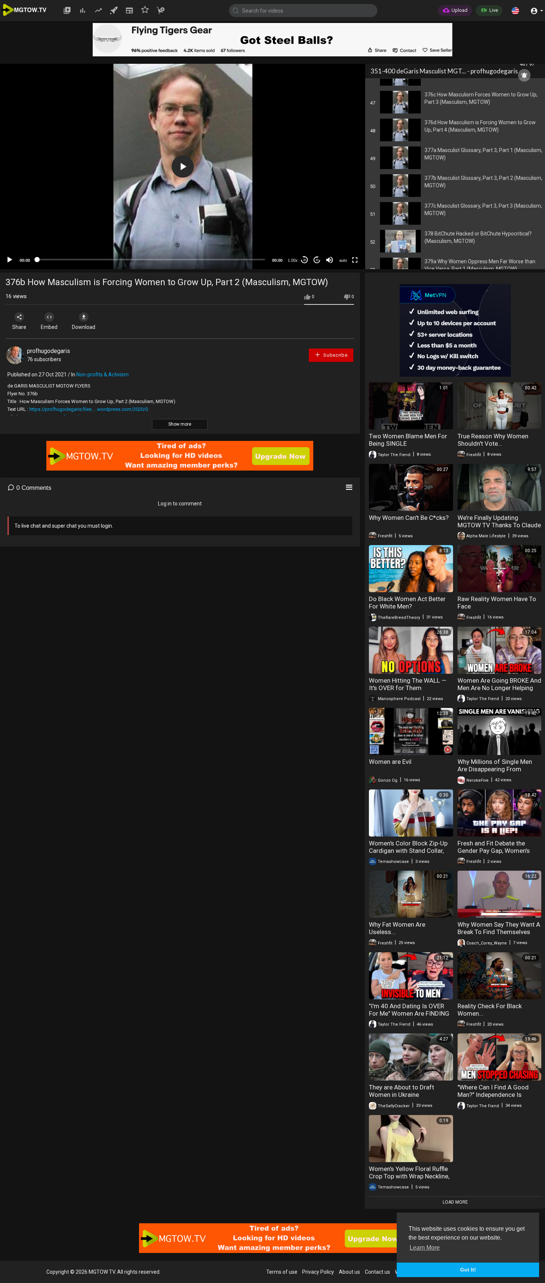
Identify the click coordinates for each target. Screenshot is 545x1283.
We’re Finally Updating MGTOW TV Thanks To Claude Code (499, 525)
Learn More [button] (425, 1247)
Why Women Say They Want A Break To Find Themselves (499, 928)
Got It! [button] (468, 1270)
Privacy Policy (318, 1272)
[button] (515, 10)
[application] (182, 166)
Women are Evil (390, 761)
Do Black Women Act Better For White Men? (407, 602)
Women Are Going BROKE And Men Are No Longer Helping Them (499, 688)
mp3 (340, 231)
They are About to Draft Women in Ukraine (401, 1091)
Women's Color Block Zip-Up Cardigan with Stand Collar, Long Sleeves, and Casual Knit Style (410, 854)
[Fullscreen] (355, 260)
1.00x (293, 260)
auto (343, 260)
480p (340, 220)
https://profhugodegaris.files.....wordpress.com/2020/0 (88, 409)
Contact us (377, 1272)
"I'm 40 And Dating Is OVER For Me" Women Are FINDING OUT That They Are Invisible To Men (409, 1017)
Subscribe (335, 355)
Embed (49, 327)
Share (19, 327)
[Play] (9, 260)
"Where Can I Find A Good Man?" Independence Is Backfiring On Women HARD (496, 1095)
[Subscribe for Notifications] (524, 75)
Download (83, 327)
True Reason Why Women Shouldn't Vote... (493, 439)
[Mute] (329, 260)
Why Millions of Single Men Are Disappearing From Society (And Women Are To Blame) (497, 773)
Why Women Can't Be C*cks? (409, 517)
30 (304, 260)
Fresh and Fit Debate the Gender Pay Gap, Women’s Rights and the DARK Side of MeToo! (497, 854)
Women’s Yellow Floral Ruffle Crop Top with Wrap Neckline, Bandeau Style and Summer (409, 1176)
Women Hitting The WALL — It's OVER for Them (407, 684)
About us (349, 1272)
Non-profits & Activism (102, 374)
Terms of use (281, 1272)
